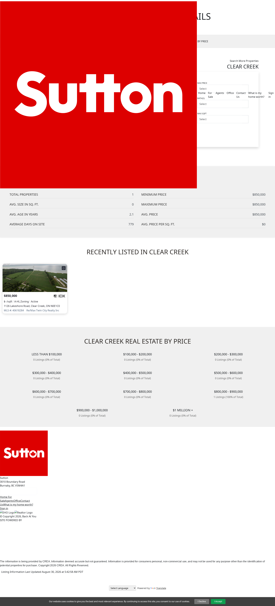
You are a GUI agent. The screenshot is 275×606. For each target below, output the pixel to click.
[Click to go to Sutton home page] (98, 94)
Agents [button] (220, 93)
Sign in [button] (271, 95)
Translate (161, 588)
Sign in (4, 508)
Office (17, 501)
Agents (9, 501)
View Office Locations (18, 491)
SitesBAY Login (189, 555)
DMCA (153, 555)
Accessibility (139, 555)
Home (4, 497)
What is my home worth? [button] (256, 95)
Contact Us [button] (241, 95)
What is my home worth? (18, 504)
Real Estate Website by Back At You (98, 555)
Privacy (125, 555)
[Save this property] (64, 268)
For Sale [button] (210, 95)
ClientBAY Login (168, 555)
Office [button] (230, 93)
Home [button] (201, 93)
